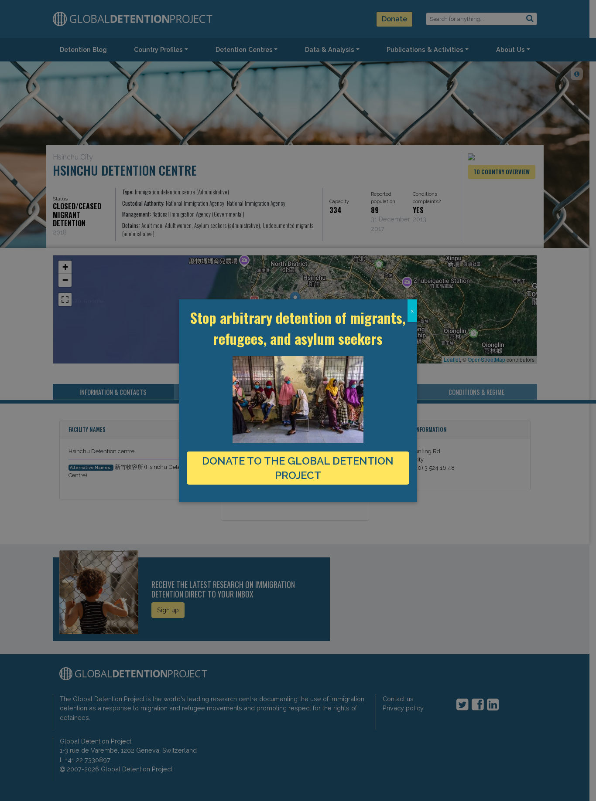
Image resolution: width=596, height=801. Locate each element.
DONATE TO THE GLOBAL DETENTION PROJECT (298, 468)
